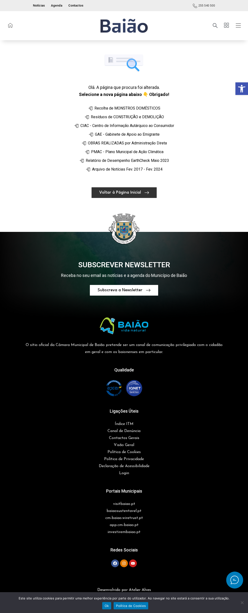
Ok (107, 606)
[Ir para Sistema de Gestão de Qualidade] (124, 388)
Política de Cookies (131, 606)
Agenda (56, 5)
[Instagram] (124, 563)
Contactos (75, 5)
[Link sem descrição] (10, 25)
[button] (241, 88)
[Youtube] (133, 563)
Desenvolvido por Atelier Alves (124, 590)
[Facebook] (115, 563)
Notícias (39, 5)
